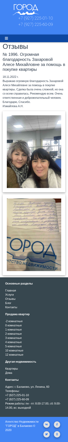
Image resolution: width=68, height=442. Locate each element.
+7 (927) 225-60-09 (35, 24)
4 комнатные (13, 342)
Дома (8, 372)
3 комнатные (13, 337)
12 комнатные (14, 354)
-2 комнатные (14, 321)
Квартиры (11, 368)
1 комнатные (13, 329)
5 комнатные (13, 346)
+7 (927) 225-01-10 (35, 18)
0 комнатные (13, 325)
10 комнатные (14, 350)
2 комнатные (13, 333)
